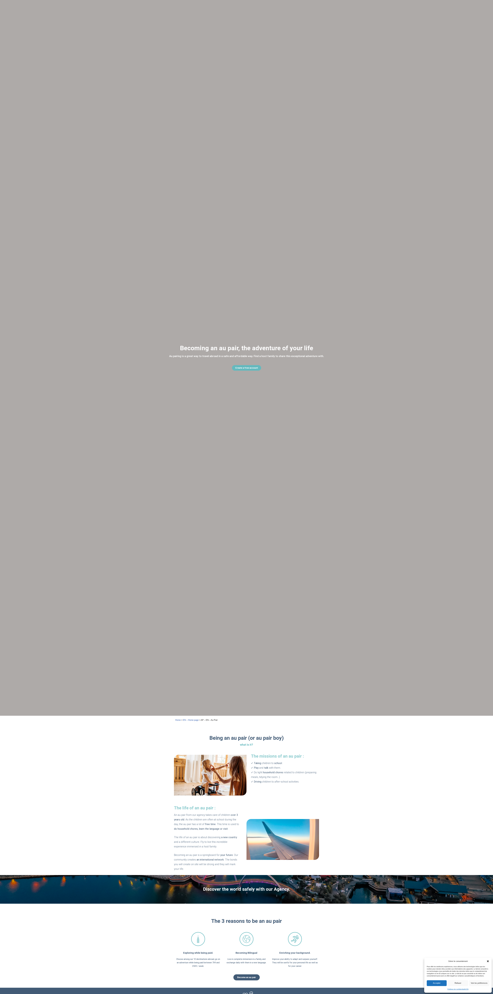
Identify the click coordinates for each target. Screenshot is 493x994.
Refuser (458, 983)
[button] (488, 961)
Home (178, 720)
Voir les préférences (479, 983)
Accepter (436, 983)
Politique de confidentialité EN (457, 989)
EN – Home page (191, 720)
